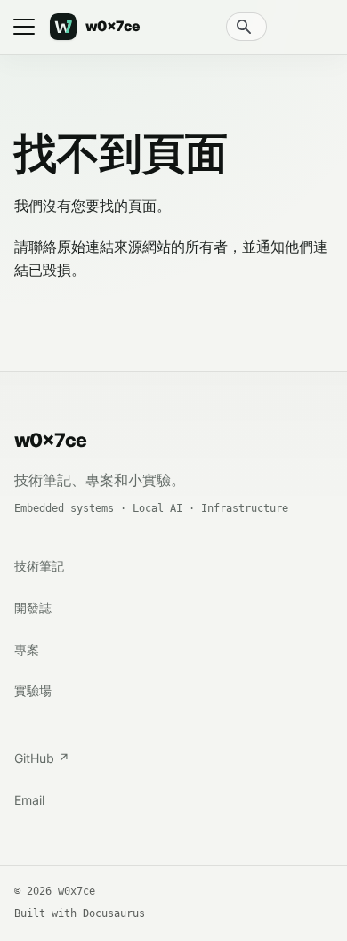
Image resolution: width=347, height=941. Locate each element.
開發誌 (33, 607)
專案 (26, 649)
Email (29, 799)
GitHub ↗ (41, 758)
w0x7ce (50, 439)
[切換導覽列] (24, 26)
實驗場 (33, 690)
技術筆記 (39, 565)
